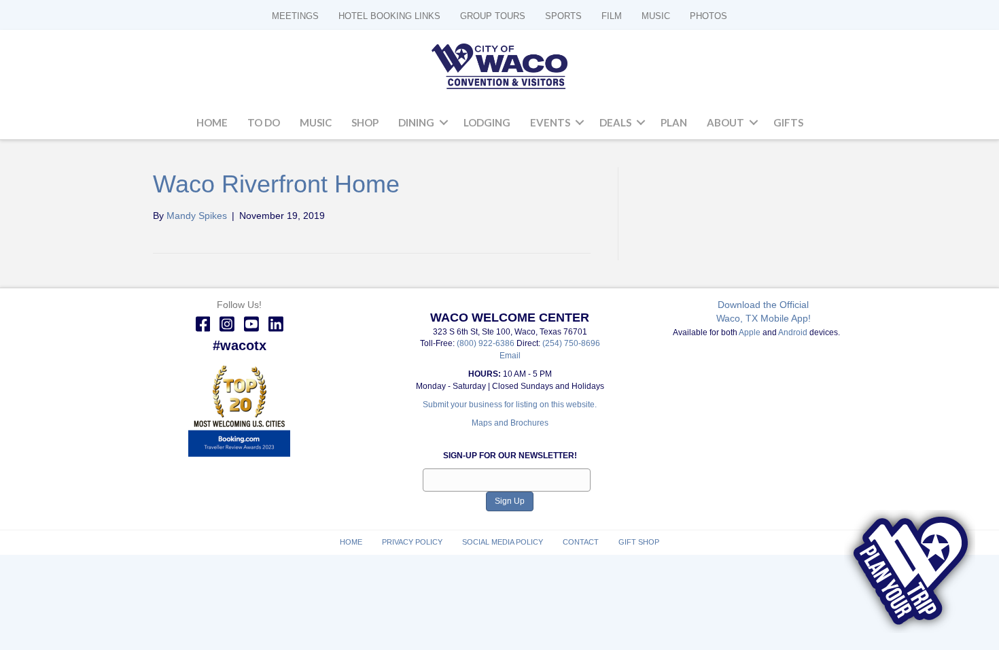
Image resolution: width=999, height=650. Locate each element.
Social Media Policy (502, 542)
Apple (749, 332)
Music (316, 122)
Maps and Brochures (510, 423)
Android (792, 332)
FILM (611, 16)
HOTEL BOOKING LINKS (389, 16)
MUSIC (656, 16)
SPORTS (563, 16)
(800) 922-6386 (486, 343)
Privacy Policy (412, 542)
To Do (263, 122)
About (725, 122)
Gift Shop (638, 542)
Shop (365, 122)
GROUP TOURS (492, 16)
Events (550, 122)
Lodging (486, 122)
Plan (674, 122)
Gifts (788, 122)
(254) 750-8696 (571, 343)
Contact (581, 542)
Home (212, 122)
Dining (416, 122)
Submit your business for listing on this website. (510, 404)
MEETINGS (295, 16)
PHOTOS (708, 16)
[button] (443, 123)
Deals (615, 122)
